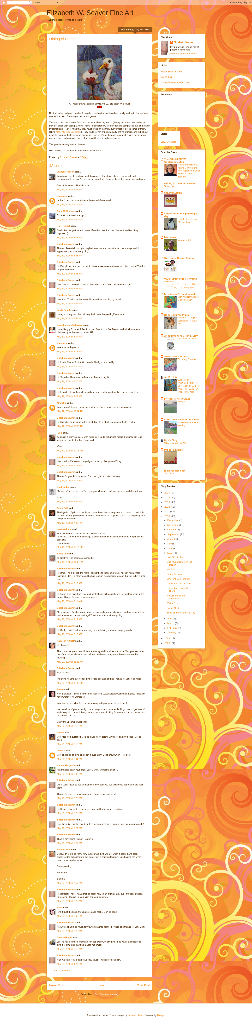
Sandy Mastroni (173, 192)
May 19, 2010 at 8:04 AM (69, 336)
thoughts (181, 401)
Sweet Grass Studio (175, 356)
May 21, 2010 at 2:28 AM (69, 901)
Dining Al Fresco (175, 574)
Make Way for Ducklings (68, 132)
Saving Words (171, 186)
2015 (167, 492)
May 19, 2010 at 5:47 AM (69, 288)
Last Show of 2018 (186, 338)
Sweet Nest (173, 608)
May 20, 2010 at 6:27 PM (69, 828)
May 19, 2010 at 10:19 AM (70, 411)
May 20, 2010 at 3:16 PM (69, 744)
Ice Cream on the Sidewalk (176, 597)
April (170, 618)
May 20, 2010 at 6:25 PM (69, 798)
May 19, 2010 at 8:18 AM (69, 351)
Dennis (60, 732)
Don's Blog (170, 440)
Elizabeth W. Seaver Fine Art (89, 12)
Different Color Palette (179, 578)
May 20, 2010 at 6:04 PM (69, 759)
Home (100, 985)
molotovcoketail (135, 1015)
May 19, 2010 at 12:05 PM (70, 450)
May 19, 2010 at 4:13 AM (69, 204)
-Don (59, 433)
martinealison (64, 529)
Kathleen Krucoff (66, 641)
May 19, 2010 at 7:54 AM (69, 318)
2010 (167, 516)
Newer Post (56, 985)
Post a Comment (61, 970)
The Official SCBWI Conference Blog (175, 160)
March (171, 623)
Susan (60, 689)
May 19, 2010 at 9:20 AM (69, 366)
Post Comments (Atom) (106, 994)
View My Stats (168, 141)
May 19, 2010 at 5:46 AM (69, 255)
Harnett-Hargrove (66, 765)
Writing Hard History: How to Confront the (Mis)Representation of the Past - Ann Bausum (188, 170)
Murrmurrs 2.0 (184, 240)
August (171, 539)
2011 (167, 511)
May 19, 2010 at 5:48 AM (69, 303)
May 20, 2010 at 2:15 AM (69, 634)
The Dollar (169, 473)
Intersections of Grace (177, 398)
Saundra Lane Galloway (69, 325)
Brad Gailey (63, 487)
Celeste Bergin (64, 937)
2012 (167, 506)
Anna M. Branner (66, 211)
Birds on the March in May (181, 612)
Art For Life (170, 377)
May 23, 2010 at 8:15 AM (69, 949)
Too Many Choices (186, 359)
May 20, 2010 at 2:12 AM (69, 619)
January (172, 632)
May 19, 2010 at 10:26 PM (70, 547)
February (172, 628)
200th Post (172, 603)
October (172, 529)
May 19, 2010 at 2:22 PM (69, 501)
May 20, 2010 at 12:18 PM (70, 683)
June (170, 548)
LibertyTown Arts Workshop (175, 82)
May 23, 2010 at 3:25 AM (69, 931)
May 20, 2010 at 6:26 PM (69, 813)
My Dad (171, 569)
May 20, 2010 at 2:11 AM (69, 601)
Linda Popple (64, 310)
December (173, 520)
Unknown (62, 196)
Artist (60, 907)
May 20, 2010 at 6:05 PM (69, 774)
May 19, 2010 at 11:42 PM (70, 562)
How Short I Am (175, 557)
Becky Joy (62, 553)
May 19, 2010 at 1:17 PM (69, 465)
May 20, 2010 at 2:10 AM (69, 583)
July (169, 543)
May (170, 553)
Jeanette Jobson (65, 171)
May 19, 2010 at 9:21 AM (69, 396)
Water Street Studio (171, 71)
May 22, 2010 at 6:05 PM (69, 916)
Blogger (161, 1015)
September (173, 534)
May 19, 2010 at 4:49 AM (69, 219)
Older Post (143, 985)
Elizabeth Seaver (66, 244)
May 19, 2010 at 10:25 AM (70, 426)
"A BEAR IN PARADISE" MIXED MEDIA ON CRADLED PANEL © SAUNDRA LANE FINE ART (188, 386)
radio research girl (174, 470)
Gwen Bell (62, 508)
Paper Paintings (173, 449)
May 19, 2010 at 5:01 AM (69, 237)
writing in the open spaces (179, 183)
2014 (167, 497)
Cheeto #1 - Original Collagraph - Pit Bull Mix (187, 320)
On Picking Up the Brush (180, 583)
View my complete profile (183, 53)
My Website (167, 77)
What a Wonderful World (176, 443)
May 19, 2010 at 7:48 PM (69, 523)
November (173, 525)
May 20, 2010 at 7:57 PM (69, 883)
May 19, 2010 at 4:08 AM (69, 189)
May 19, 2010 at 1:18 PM (69, 480)
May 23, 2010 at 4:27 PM (69, 964)
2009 (167, 638)
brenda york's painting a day (181, 294)
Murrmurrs (170, 237)
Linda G (61, 750)
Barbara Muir (64, 849)
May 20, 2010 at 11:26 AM (70, 662)
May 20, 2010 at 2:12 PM (69, 726)
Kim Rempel (63, 226)
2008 (167, 643)
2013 (167, 502)
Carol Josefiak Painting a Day (181, 419)
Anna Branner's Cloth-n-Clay (181, 335)
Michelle (61, 403)
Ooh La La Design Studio (179, 258)
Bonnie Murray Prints (176, 314)
